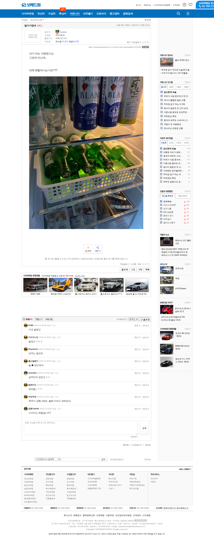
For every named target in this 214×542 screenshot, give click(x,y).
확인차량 (49, 485)
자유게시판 (113, 482)
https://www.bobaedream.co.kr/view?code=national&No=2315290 (115, 47)
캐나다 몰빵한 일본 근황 (174, 100)
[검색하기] (178, 13)
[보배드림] (31, 5)
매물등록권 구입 (94, 488)
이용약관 (110, 515)
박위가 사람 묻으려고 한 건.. (176, 96)
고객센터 (137, 515)
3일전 (186, 87)
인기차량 (49, 482)
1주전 (171, 143)
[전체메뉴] (187, 13)
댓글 (71, 41)
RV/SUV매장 (29, 495)
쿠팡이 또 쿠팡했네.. (173, 124)
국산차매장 (28, 479)
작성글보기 (136, 42)
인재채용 (100, 515)
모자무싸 (175, 201)
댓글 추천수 (183, 196)
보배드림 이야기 (115, 485)
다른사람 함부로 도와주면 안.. (177, 112)
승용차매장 (28, 489)
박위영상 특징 (170, 116)
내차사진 (133, 478)
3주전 (186, 143)
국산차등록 (92, 482)
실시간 (164, 87)
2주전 (179, 143)
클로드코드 (175, 215)
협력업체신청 (89, 515)
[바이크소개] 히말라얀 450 (173, 317)
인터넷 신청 (80, 276)
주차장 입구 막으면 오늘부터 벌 (175, 70)
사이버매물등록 (94, 478)
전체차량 (49, 479)
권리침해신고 (182, 508)
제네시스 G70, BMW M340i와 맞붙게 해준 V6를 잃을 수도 (176, 255)
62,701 (76, 41)
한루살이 (175, 219)
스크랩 (133, 264)
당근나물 (175, 208)
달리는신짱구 (175, 222)
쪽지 (129, 42)
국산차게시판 (36, 20)
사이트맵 (146, 515)
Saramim (63, 32)
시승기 (111, 488)
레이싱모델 (134, 488)
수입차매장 (28, 482)
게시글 (59, 41)
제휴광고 (77, 515)
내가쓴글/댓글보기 (117, 459)
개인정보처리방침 (123, 515)
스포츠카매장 (29, 492)
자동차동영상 (134, 482)
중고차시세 (50, 495)
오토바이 (154, 478)
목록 (149, 20)
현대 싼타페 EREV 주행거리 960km (176, 249)
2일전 (179, 87)
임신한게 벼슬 (170, 92)
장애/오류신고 (169, 508)
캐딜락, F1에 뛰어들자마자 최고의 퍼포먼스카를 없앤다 (176, 252)
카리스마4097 (175, 205)
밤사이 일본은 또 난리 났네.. (176, 108)
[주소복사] (145, 47)
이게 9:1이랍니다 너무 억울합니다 (176, 73)
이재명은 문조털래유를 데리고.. (173, 171)
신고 (144, 42)
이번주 (164, 143)
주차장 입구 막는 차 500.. (175, 104)
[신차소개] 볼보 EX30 (170, 320)
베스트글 (112, 478)
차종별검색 (50, 498)
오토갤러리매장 (30, 502)
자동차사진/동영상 (137, 485)
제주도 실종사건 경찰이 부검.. (173, 182)
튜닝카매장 (28, 485)
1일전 (171, 87)
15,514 (65, 41)
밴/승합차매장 (30, 498)
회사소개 (68, 515)
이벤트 (153, 482)
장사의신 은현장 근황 (173, 128)
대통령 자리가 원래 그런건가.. (173, 152)
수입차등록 (92, 485)
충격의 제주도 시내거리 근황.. (177, 120)
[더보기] (188, 55)
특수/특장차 (51, 489)
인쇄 (139, 264)
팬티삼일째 (175, 212)
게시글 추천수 (167, 196)
